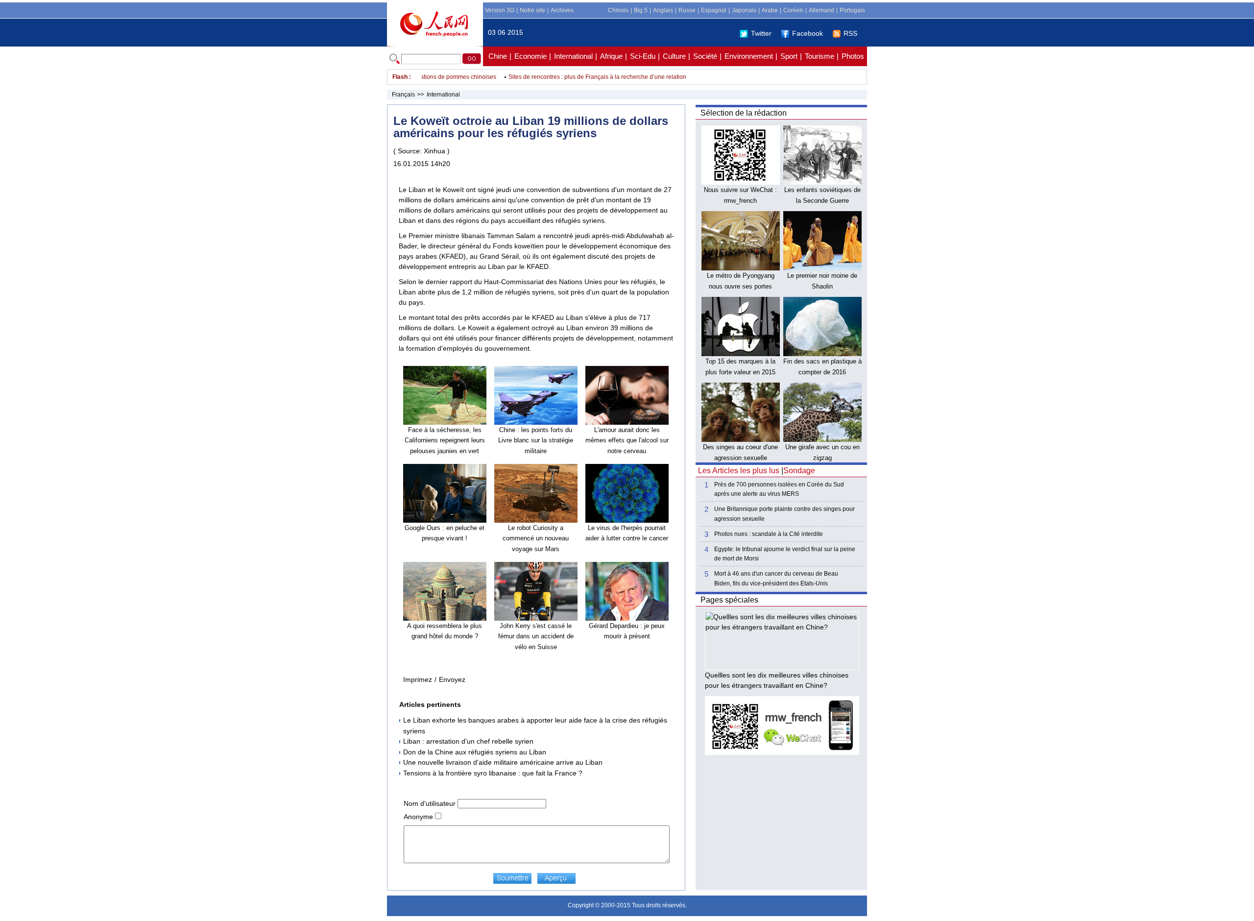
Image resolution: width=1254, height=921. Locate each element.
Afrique (611, 56)
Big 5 (641, 10)
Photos (853, 56)
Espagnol (713, 10)
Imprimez (417, 679)
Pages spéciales (729, 600)
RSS (850, 33)
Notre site (532, 10)
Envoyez (452, 679)
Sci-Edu (642, 56)
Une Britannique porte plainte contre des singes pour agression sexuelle (784, 514)
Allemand (821, 10)
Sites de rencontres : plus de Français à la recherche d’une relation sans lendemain (602, 76)
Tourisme (819, 56)
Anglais (663, 10)
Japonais (744, 10)
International (573, 56)
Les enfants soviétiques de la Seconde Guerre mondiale (822, 200)
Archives (562, 10)
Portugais (852, 10)
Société (705, 56)
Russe (687, 10)
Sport (788, 56)
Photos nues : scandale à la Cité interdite (768, 534)
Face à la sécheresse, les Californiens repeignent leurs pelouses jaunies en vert (445, 440)
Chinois (618, 10)
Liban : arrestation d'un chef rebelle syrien (468, 741)
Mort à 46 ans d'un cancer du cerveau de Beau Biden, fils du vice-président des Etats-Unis (776, 578)
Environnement (748, 56)
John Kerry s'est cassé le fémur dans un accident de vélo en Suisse (536, 636)
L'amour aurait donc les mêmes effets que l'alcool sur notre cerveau (627, 440)
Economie (530, 56)
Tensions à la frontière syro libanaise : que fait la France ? (492, 773)
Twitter (761, 33)
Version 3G (499, 10)
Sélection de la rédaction (743, 113)
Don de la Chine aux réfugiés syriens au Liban (474, 752)
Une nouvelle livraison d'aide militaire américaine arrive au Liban (503, 762)
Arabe (770, 10)
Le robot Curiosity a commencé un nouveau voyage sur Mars (536, 538)
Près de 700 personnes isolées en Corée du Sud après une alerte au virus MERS (779, 489)
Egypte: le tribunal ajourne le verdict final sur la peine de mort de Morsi (784, 554)
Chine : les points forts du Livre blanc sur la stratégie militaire (535, 440)
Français (403, 94)
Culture (674, 56)
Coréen (793, 10)
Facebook (807, 33)
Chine (497, 56)
